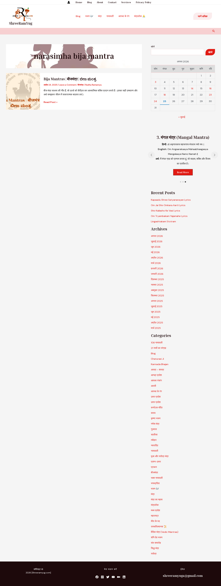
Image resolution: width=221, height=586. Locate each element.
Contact (112, 2)
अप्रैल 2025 (157, 322)
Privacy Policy (143, 2)
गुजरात (154, 429)
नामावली (110, 16)
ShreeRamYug (20, 23)
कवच (153, 413)
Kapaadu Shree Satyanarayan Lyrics (171, 199)
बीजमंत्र (81, 85)
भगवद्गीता (155, 483)
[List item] (96, 576)
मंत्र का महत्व (157, 499)
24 (155, 101)
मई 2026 (155, 252)
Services (126, 2)
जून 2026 (155, 246)
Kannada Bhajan (159, 364)
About (100, 2)
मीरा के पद (155, 521)
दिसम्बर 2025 (157, 279)
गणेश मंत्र (155, 423)
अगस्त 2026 (157, 236)
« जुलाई (181, 117)
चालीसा (154, 434)
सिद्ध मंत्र (155, 548)
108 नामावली (157, 342)
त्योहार (154, 440)
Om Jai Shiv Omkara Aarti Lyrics (168, 205)
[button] (202, 16)
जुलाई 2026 (156, 241)
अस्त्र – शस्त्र (158, 369)
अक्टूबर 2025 (157, 290)
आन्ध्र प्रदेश (156, 375)
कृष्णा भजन (155, 418)
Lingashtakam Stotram (163, 221)
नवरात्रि (154, 445)
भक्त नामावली (157, 477)
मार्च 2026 (156, 263)
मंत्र (100, 16)
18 (165, 94)
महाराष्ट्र (155, 515)
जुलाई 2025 (156, 306)
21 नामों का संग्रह (158, 348)
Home (78, 2)
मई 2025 (155, 317)
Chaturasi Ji (157, 358)
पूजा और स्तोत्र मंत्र (160, 456)
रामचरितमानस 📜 (159, 526)
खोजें (153, 46)
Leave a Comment (67, 85)
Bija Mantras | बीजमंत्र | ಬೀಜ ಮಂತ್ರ (70, 79)
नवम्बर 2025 (157, 284)
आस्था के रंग (123, 16)
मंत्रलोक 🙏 (139, 16)
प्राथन (154, 467)
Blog (89, 2)
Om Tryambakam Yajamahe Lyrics (169, 216)
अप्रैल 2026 (157, 257)
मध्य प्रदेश (155, 510)
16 (210, 88)
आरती (153, 385)
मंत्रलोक (155, 504)
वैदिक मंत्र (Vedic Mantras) (164, 532)
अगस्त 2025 (157, 301)
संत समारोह (156, 542)
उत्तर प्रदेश (156, 396)
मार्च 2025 (156, 328)
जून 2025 (155, 311)
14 (192, 88)
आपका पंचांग (156, 380)
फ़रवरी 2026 (157, 268)
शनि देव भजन (156, 537)
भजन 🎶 (89, 16)
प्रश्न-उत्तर (156, 461)
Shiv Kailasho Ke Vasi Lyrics (165, 210)
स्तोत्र (154, 553)
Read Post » (50, 102)
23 (210, 94)
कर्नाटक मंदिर (157, 407)
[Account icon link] (68, 2)
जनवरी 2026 (157, 273)
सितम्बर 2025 (157, 295)
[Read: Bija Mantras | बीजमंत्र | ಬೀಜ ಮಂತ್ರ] (23, 91)
